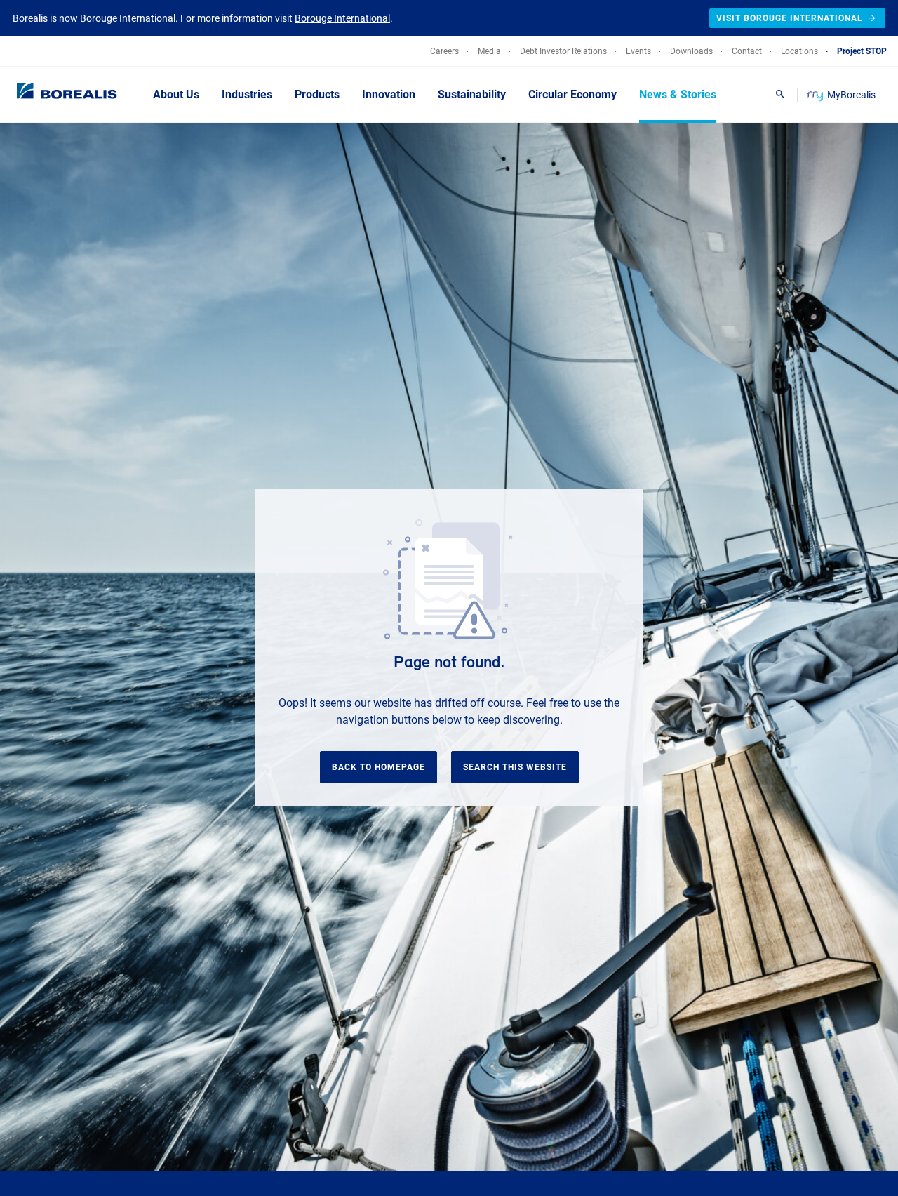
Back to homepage (378, 767)
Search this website (515, 767)
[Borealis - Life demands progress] (49, 94)
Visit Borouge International (789, 18)
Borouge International (342, 18)
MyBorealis (851, 94)
